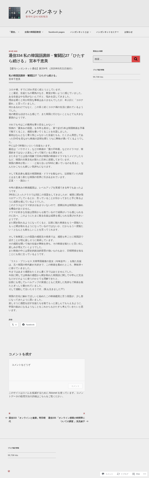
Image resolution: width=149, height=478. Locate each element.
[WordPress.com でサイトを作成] (9, 471)
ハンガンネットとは (79, 32)
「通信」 (13, 32)
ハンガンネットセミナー (107, 32)
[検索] (136, 59)
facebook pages (57, 32)
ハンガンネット (44, 12)
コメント (75, 386)
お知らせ (128, 32)
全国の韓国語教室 (33, 32)
